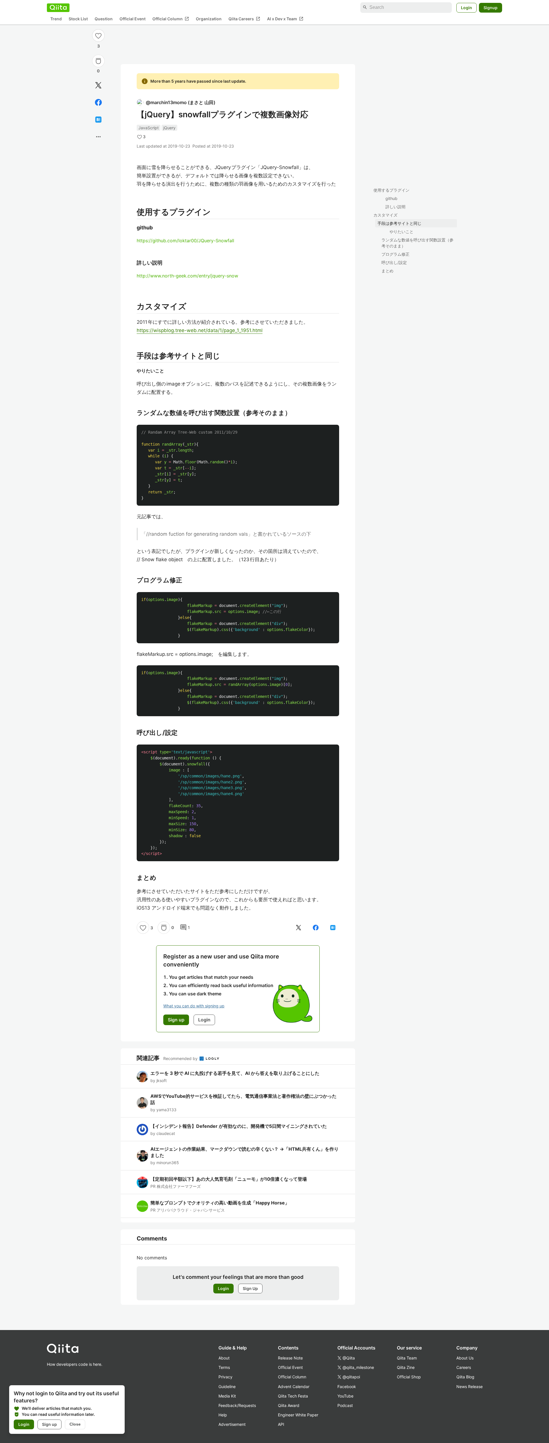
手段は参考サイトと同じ (399, 223)
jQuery (169, 127)
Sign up (49, 1424)
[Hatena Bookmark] (98, 119)
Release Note (290, 1357)
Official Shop (409, 1376)
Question (104, 18)
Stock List (78, 18)
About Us (465, 1357)
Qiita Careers (244, 18)
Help (222, 1414)
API (281, 1424)
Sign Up (250, 1288)
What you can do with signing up (193, 1005)
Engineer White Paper (298, 1414)
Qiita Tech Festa (293, 1396)
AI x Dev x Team (285, 18)
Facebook (346, 1386)
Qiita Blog (465, 1376)
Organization (209, 18)
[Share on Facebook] (98, 102)
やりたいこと (401, 231)
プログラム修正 (395, 254)
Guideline (227, 1386)
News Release (469, 1386)
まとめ (387, 270)
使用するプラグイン (391, 190)
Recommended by (181, 1058)
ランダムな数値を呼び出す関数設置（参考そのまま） (417, 242)
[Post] (98, 85)
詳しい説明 (395, 206)
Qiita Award (288, 1405)
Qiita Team (407, 1357)
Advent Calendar (293, 1386)
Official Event (133, 18)
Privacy (225, 1376)
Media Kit (227, 1396)
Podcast (345, 1405)
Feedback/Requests (237, 1405)
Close (75, 1424)
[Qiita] (58, 7)
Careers (463, 1367)
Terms (224, 1367)
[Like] (98, 35)
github (391, 198)
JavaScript (148, 127)
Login (466, 7)
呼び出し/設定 (394, 262)
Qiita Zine (406, 1367)
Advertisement (232, 1424)
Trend (56, 18)
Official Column (170, 18)
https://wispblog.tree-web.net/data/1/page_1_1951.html (199, 330)
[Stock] (98, 61)
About (224, 1357)
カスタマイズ (385, 215)
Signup (491, 7)
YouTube (345, 1396)
